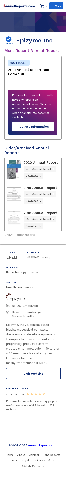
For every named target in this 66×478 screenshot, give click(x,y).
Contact (34, 454)
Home (10, 454)
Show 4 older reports (19, 234)
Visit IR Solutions (43, 460)
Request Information (33, 126)
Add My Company (33, 466)
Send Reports (51, 454)
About (21, 454)
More (45, 257)
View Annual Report (38, 169)
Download (32, 175)
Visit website (33, 373)
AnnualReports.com (42, 445)
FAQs (15, 460)
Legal (25, 460)
